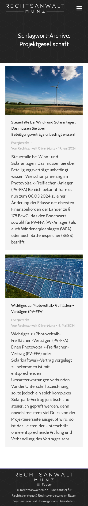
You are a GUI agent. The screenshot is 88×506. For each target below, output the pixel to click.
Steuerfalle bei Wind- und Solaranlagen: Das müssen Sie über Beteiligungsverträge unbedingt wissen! (43, 128)
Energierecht (20, 143)
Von (33, 148)
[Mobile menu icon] (79, 8)
